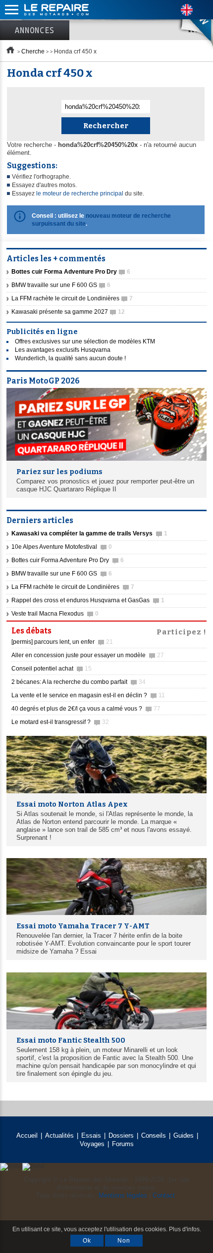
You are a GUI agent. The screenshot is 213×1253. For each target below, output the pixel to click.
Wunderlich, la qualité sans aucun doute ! (70, 358)
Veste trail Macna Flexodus (55, 613)
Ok (87, 1240)
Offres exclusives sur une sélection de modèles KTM (85, 341)
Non (123, 1240)
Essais (91, 1135)
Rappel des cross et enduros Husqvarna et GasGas (87, 600)
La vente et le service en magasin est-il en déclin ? (88, 695)
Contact (164, 1195)
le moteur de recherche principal (79, 193)
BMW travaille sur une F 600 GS (60, 285)
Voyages (92, 1144)
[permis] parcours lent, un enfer (62, 641)
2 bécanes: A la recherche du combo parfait (78, 681)
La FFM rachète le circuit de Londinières (72, 298)
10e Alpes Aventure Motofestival (61, 546)
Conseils (153, 1135)
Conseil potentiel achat (51, 668)
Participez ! (182, 630)
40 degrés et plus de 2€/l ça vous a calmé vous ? (85, 708)
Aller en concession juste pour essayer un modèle (87, 655)
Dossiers (121, 1135)
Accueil (27, 1135)
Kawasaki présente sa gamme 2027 (68, 311)
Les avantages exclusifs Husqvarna (62, 349)
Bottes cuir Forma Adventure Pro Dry (67, 560)
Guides (183, 1135)
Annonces (34, 30)
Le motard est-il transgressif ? (60, 722)
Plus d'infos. (185, 1229)
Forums (123, 1144)
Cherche (33, 51)
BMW (187, 24)
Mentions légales (123, 1195)
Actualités (59, 1135)
